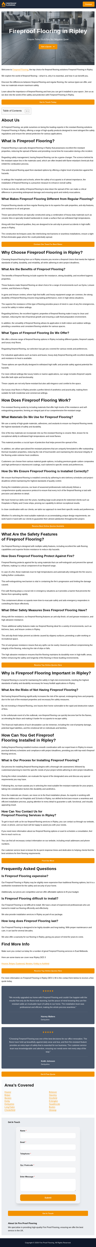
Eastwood (20, 964)
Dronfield (53, 1098)
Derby (7, 1101)
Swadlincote (54, 1104)
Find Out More (48, 861)
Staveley (53, 1095)
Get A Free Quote (48, 1074)
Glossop (52, 1110)
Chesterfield (9, 1110)
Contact (88, 4)
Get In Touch (48, 1213)
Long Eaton (9, 1107)
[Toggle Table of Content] (26, 111)
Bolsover (53, 1092)
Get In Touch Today (48, 102)
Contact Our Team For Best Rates (48, 244)
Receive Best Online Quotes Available (48, 526)
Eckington (53, 1101)
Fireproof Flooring (20, 70)
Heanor (5, 964)
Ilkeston (29, 964)
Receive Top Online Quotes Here (48, 665)
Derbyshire (9, 1104)
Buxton (52, 1107)
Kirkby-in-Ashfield (41, 964)
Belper (12, 964)
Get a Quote (46, 47)
